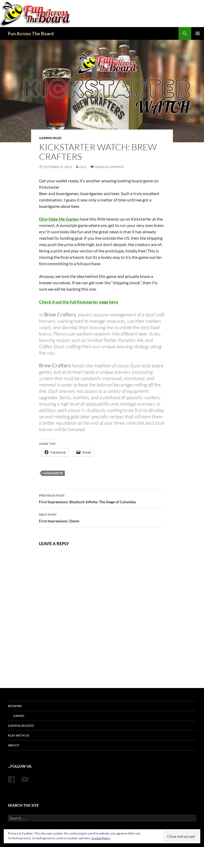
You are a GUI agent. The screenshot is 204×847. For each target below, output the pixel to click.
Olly (83, 167)
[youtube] (25, 779)
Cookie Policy (100, 838)
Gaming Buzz (50, 138)
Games (18, 716)
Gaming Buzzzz (21, 726)
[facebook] (11, 779)
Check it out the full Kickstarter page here (78, 301)
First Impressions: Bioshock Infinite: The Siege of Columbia (87, 498)
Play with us (18, 735)
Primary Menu (197, 33)
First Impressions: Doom (59, 518)
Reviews (15, 706)
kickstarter (53, 473)
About (13, 745)
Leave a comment (109, 167)
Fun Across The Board (31, 33)
